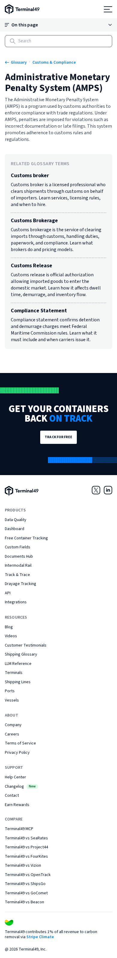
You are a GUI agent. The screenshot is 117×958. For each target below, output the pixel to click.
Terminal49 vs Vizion (23, 866)
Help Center (15, 777)
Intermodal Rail (18, 565)
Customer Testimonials (25, 645)
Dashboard (14, 529)
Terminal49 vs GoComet (26, 893)
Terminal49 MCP (19, 829)
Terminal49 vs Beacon (24, 902)
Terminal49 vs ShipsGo (25, 884)
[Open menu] (108, 9)
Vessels (12, 700)
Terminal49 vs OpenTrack (28, 875)
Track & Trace (17, 575)
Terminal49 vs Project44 (26, 847)
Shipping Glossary (21, 654)
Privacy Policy (17, 753)
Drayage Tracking (20, 584)
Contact (12, 796)
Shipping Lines (18, 682)
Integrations (16, 602)
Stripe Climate (40, 937)
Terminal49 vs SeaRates (26, 838)
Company (13, 725)
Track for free (58, 437)
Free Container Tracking (26, 538)
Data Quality (15, 520)
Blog (9, 627)
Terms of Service (20, 743)
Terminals (13, 673)
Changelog (20, 787)
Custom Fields (17, 547)
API (7, 593)
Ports (10, 691)
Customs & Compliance (54, 62)
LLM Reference (18, 664)
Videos (11, 636)
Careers (12, 734)
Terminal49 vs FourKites (26, 856)
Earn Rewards (17, 805)
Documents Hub (19, 556)
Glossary (19, 62)
